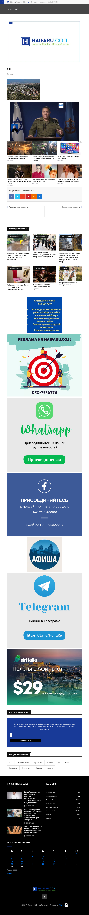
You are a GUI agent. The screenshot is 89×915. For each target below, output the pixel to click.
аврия (50, 768)
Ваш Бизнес (63, 803)
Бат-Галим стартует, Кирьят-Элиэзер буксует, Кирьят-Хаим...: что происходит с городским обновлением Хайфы (69, 257)
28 (66, 864)
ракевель (26, 768)
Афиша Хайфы (63, 800)
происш (39, 768)
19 (43, 861)
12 (43, 859)
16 (12, 861)
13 (54, 859)
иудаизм (38, 762)
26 (43, 864)
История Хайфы (63, 807)
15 (76, 859)
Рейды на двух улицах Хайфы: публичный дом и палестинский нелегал (18, 287)
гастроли (13, 768)
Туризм (63, 814)
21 (66, 861)
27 (54, 864)
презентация (23, 762)
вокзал (50, 762)
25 (33, 864)
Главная (10, 9)
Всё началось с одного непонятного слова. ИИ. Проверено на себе (42, 287)
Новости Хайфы (63, 811)
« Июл (9, 873)
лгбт (67, 762)
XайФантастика (63, 796)
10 (22, 859)
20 (54, 861)
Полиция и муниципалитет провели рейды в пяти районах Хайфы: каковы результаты (44, 255)
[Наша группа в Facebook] (44, 896)
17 (22, 861)
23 (12, 864)
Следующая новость (71, 207)
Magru (62, 905)
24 (22, 864)
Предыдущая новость (18, 207)
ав (59, 762)
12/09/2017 (14, 74)
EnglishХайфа (63, 792)
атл (10, 762)
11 (33, 859)
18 (33, 861)
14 (66, 859)
